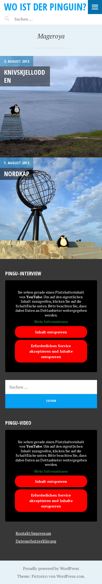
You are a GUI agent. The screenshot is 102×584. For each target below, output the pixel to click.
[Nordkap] (51, 208)
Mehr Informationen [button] (51, 321)
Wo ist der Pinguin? (45, 6)
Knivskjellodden (24, 76)
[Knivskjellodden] (51, 106)
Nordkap (16, 173)
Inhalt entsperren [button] (51, 331)
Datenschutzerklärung (36, 541)
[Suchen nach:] (36, 19)
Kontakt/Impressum (33, 533)
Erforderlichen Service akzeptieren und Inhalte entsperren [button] (51, 351)
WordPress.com (70, 576)
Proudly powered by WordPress (51, 568)
